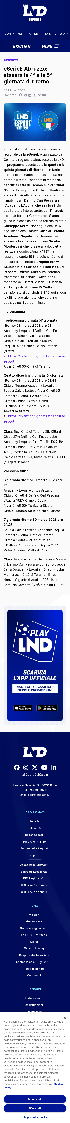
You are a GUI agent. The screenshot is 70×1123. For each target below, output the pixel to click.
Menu (47, 45)
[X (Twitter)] (34, 767)
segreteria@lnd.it (39, 794)
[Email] (43, 95)
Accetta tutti (35, 1099)
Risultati (22, 45)
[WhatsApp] (25, 95)
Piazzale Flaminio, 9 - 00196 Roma (35, 785)
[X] (34, 95)
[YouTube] (44, 767)
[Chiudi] (65, 1018)
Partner (33, 33)
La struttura (55, 33)
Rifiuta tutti (35, 1108)
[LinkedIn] (29, 95)
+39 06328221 (37, 790)
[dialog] (35, 1068)
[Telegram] (39, 95)
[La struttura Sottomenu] (68, 33)
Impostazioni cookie (36, 1117)
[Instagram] (25, 767)
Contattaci (13, 33)
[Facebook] (20, 95)
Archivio (11, 60)
